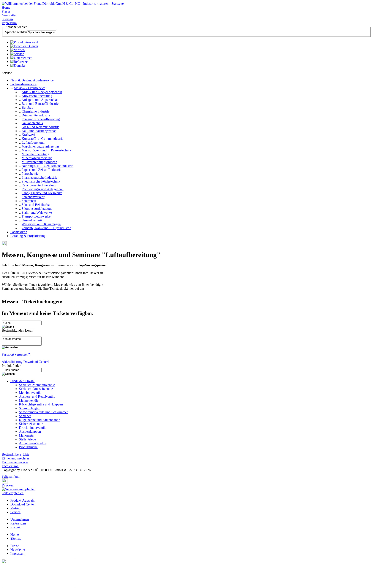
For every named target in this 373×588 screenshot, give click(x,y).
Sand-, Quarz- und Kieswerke (42, 193)
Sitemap (7, 19)
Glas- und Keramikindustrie (40, 127)
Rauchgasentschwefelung (39, 185)
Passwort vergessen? (16, 354)
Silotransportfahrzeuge (37, 208)
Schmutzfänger (29, 408)
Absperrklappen (30, 431)
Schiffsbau (29, 201)
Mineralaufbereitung (35, 154)
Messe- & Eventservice (29, 88)
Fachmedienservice (23, 84)
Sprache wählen (16, 32)
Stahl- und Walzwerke (37, 212)
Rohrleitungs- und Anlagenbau (42, 189)
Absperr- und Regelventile (37, 396)
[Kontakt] (17, 65)
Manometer (27, 435)
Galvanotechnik (32, 123)
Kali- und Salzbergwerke (39, 131)
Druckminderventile (32, 427)
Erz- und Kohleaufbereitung (41, 119)
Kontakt (15, 527)
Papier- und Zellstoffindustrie (41, 170)
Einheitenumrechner (15, 458)
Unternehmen (19, 519)
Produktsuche (28, 447)
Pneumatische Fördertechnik (41, 181)
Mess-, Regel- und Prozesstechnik (46, 150)
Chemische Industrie (35, 111)
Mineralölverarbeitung (37, 158)
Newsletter (9, 15)
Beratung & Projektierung (28, 236)
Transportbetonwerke (36, 216)
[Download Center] (24, 46)
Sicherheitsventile (31, 424)
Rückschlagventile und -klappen (41, 404)
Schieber (25, 416)
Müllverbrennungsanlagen (39, 162)
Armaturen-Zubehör (32, 443)
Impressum (9, 23)
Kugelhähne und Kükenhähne (39, 420)
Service (15, 512)
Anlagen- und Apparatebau (40, 100)
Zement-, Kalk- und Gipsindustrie (46, 228)
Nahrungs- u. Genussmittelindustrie (47, 166)
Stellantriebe (27, 439)
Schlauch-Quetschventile (36, 389)
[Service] (17, 54)
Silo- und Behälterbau (36, 205)
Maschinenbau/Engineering (40, 146)
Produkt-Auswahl (22, 381)
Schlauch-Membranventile (37, 385)
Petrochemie (30, 173)
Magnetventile (28, 400)
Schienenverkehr (33, 197)
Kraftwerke (29, 135)
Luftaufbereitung (33, 142)
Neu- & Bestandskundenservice (32, 80)
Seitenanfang (10, 476)
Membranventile (30, 392)
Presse (6, 11)
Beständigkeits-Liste (15, 454)
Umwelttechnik (32, 220)
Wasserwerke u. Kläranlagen (41, 224)
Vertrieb (15, 508)
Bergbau (27, 107)
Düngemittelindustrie (36, 115)
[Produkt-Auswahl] (24, 42)
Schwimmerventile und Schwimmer (43, 412)
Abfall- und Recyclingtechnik (42, 92)
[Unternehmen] (21, 58)
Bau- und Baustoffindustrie (40, 103)
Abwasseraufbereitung (37, 96)
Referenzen (18, 523)
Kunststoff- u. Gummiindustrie (42, 138)
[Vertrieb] (17, 50)
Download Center (22, 504)
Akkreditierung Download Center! (25, 362)
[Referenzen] (19, 62)
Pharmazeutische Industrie (39, 177)
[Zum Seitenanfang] (3, 473)
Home (6, 7)
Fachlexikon (18, 232)
